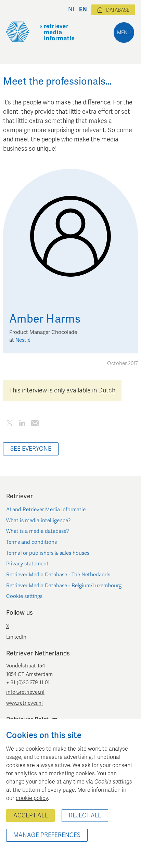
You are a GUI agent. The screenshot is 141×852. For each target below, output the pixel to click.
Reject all (85, 815)
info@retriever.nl (25, 692)
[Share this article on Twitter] (9, 424)
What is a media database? (37, 531)
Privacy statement (27, 564)
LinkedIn (16, 637)
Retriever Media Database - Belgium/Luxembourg (63, 585)
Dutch (106, 390)
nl (72, 9)
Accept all (30, 815)
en (83, 9)
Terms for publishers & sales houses (47, 553)
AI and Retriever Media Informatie (46, 509)
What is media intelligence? (38, 520)
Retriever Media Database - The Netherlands (58, 575)
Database (117, 10)
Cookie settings (24, 596)
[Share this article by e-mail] (34, 424)
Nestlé (22, 340)
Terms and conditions (31, 542)
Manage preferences (46, 835)
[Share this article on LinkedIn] (22, 424)
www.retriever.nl (24, 703)
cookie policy (32, 798)
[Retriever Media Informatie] (40, 31)
